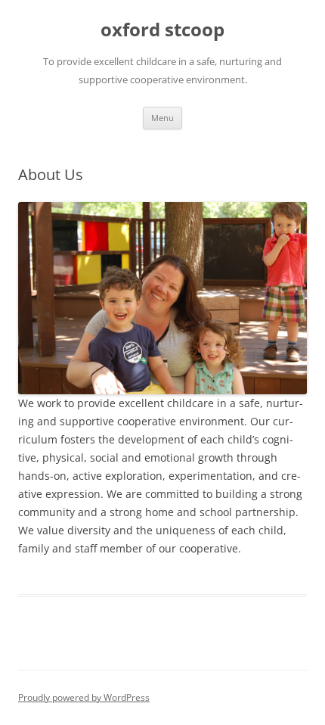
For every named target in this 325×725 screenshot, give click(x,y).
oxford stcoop (162, 30)
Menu (162, 117)
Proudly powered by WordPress (84, 697)
